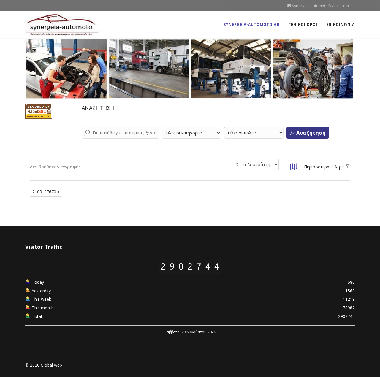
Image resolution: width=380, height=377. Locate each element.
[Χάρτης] (293, 168)
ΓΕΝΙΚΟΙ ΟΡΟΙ (303, 24)
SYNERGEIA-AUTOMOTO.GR (252, 24)
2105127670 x (45, 191)
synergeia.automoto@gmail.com (320, 5)
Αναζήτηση (310, 132)
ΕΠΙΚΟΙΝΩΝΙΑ (340, 24)
